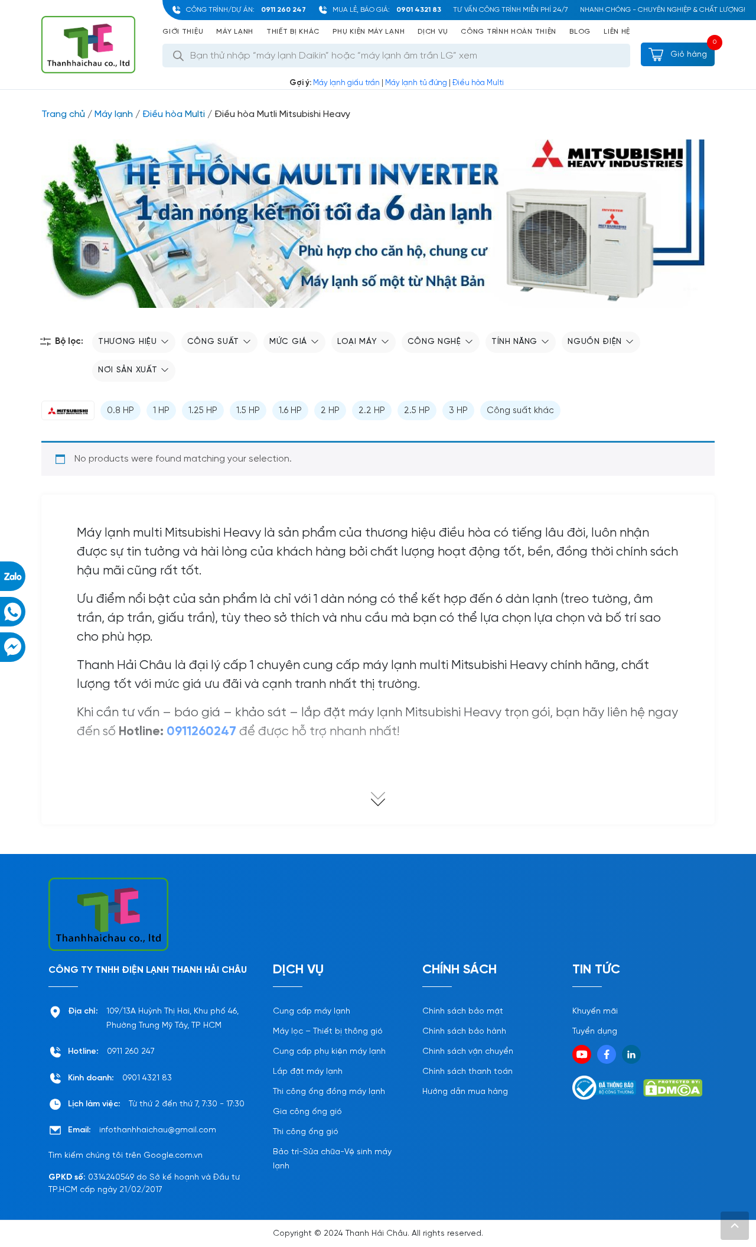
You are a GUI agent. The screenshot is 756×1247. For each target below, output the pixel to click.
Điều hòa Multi (478, 83)
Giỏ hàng (687, 54)
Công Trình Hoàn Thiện (508, 31)
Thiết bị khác (293, 31)
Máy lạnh (234, 31)
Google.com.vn (173, 1155)
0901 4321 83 (418, 10)
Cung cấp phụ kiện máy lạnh (329, 1051)
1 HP (161, 410)
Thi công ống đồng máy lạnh (329, 1091)
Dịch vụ (433, 31)
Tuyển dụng (594, 1031)
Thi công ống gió (305, 1132)
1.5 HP (248, 410)
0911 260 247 (283, 10)
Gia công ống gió (307, 1112)
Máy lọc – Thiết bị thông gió (328, 1031)
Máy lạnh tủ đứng (416, 83)
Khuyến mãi (595, 1011)
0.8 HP (120, 410)
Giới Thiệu (182, 31)
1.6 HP (290, 410)
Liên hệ (617, 31)
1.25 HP (202, 410)
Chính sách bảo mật (462, 1011)
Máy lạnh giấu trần (346, 83)
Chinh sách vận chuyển (467, 1051)
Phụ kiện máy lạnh (369, 31)
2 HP (330, 410)
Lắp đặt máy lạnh (308, 1071)
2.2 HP (372, 410)
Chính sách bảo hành (464, 1031)
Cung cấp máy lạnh (311, 1011)
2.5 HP (417, 410)
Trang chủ (63, 114)
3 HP (458, 410)
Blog (580, 31)
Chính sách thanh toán (467, 1071)
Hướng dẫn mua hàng (465, 1091)
